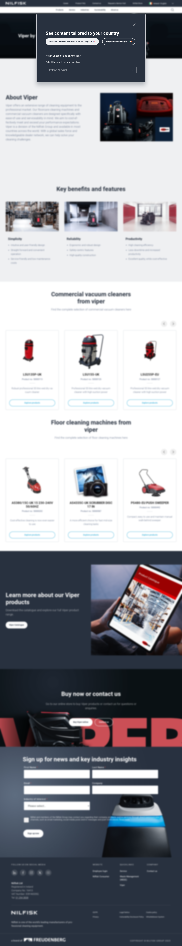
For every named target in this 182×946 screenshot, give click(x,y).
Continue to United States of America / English (70, 41)
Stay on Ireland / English (117, 41)
